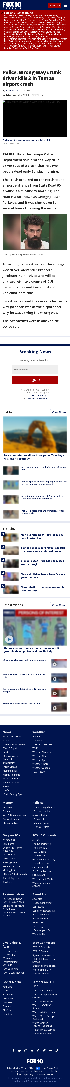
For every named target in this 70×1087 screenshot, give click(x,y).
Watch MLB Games (42, 1001)
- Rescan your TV (41, 930)
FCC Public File (40, 918)
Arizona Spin (9, 839)
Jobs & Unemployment (15, 815)
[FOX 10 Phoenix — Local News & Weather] (12, 5)
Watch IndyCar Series (43, 1012)
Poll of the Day (10, 778)
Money (8, 803)
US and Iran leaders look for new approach (25, 659)
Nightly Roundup (11, 774)
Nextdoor (8, 1014)
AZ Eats (36, 839)
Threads (7, 1006)
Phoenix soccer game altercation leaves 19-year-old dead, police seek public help (32, 650)
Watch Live (54, 5)
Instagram (8, 994)
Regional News (13, 894)
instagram (25, 1050)
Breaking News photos (44, 965)
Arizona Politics (40, 815)
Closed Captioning (41, 902)
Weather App (39, 760)
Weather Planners (41, 752)
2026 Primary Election (43, 807)
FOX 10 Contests (41, 947)
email (50, 1050)
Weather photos (40, 973)
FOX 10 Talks (39, 851)
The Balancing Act (41, 843)
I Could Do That (40, 863)
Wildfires (36, 748)
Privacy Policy (38, 395)
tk (38, 1050)
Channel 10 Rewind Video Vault (13, 849)
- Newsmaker (39, 819)
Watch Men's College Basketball (43, 1017)
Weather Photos (41, 763)
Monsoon (37, 740)
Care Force (8, 843)
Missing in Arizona (12, 870)
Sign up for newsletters (44, 955)
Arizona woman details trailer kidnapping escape (24, 690)
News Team (38, 922)
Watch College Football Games (44, 996)
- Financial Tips (10, 822)
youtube (32, 1050)
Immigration (9, 762)
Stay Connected (44, 942)
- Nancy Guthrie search (15, 874)
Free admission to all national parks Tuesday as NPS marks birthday (35, 457)
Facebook (8, 998)
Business (7, 807)
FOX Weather (39, 771)
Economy (8, 811)
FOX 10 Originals (44, 835)
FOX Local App (10, 968)
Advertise (37, 898)
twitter (19, 1050)
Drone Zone (9, 858)
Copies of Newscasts (43, 910)
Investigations (10, 862)
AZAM (6, 740)
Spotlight (7, 881)
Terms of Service (37, 398)
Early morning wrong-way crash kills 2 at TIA (26, 140)
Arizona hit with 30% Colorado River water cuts (24, 676)
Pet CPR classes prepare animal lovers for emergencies (42, 512)
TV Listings (38, 926)
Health (6, 752)
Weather (38, 732)
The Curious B (39, 847)
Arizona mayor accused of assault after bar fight (43, 468)
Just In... (8, 412)
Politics (37, 803)
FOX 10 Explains (11, 748)
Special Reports (11, 878)
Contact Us (38, 906)
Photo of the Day (41, 969)
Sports (6, 786)
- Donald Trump (40, 826)
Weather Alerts (40, 756)
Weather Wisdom (41, 767)
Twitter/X (7, 1002)
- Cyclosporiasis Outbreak (11, 758)
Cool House (9, 854)
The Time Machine (42, 871)
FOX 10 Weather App (14, 972)
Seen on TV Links (12, 782)
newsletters (56, 1050)
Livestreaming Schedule (10, 963)
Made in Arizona (11, 866)
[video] (35, 627)
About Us (39, 894)
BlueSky (7, 1010)
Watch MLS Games (42, 1033)
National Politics (40, 822)
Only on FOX (11, 835)
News (7, 732)
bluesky (44, 1050)
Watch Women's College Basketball (42, 1024)
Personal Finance (12, 819)
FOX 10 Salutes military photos (44, 960)
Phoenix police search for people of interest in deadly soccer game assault (44, 483)
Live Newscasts (11, 951)
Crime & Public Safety (14, 744)
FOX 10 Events (40, 951)
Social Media (12, 982)
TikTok (6, 990)
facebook (13, 1050)
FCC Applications (41, 914)
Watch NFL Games (42, 990)
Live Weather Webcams (9, 956)
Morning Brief (10, 770)
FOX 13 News (26, 90)
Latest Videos (13, 605)
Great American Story (43, 859)
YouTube (7, 986)
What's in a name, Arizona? (41, 884)
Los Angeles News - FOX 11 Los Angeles (13, 900)
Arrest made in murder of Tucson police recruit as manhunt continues (42, 497)
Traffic (6, 790)
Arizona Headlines (12, 736)
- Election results (41, 811)
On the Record (40, 867)
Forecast (37, 736)
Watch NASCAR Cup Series (42, 1007)
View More (59, 412)
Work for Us (38, 934)
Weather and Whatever (44, 879)
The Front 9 (38, 855)
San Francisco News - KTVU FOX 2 (14, 907)
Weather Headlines (42, 744)
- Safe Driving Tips (12, 794)
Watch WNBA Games (43, 1029)
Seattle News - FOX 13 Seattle (14, 914)
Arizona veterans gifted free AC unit (21, 703)
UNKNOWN (38, 875)
